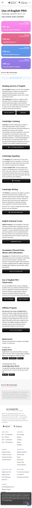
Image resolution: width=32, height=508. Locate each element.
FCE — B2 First (5, 437)
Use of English (20, 434)
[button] (2, 2)
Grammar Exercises (7, 457)
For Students (20, 474)
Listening (19, 439)
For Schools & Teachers (23, 472)
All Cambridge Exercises (8, 486)
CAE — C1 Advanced (7, 439)
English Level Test (6, 472)
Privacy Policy (8, 500)
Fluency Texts (20, 462)
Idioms (18, 457)
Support (4, 492)
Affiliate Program (6, 489)
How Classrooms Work (23, 477)
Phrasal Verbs (20, 454)
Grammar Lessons (6, 454)
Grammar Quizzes (6, 459)
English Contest (6, 474)
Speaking (19, 444)
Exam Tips (4, 479)
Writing (19, 442)
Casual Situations (21, 464)
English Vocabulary (22, 452)
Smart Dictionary (6, 477)
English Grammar (6, 452)
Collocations (20, 459)
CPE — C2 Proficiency (7, 442)
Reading (19, 437)
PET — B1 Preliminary (7, 434)
